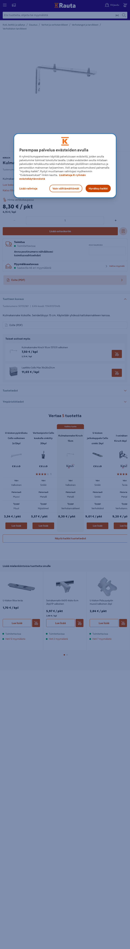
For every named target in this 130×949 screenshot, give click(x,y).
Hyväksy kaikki (98, 188)
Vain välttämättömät (65, 188)
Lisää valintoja (28, 188)
